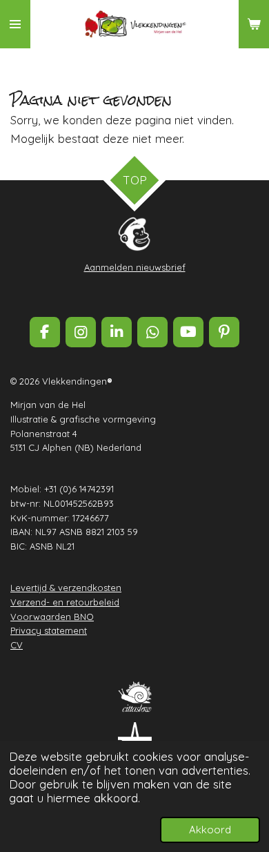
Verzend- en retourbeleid (64, 602)
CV (16, 644)
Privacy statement (48, 630)
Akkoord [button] (210, 829)
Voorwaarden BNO (52, 616)
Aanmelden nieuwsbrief (135, 267)
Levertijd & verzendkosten (65, 587)
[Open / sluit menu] (15, 24)
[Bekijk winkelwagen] (254, 24)
